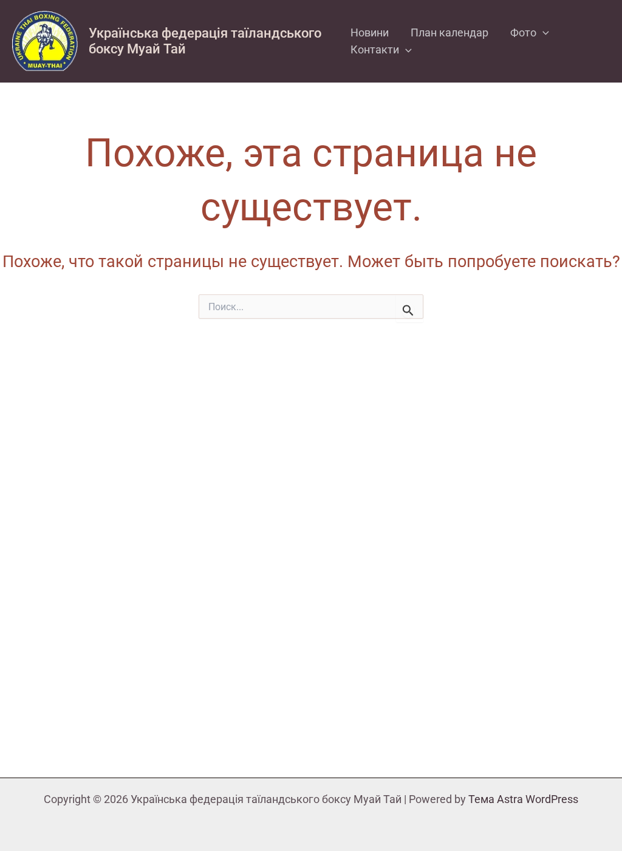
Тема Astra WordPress (523, 799)
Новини (369, 32)
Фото (523, 32)
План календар (449, 32)
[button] (542, 33)
